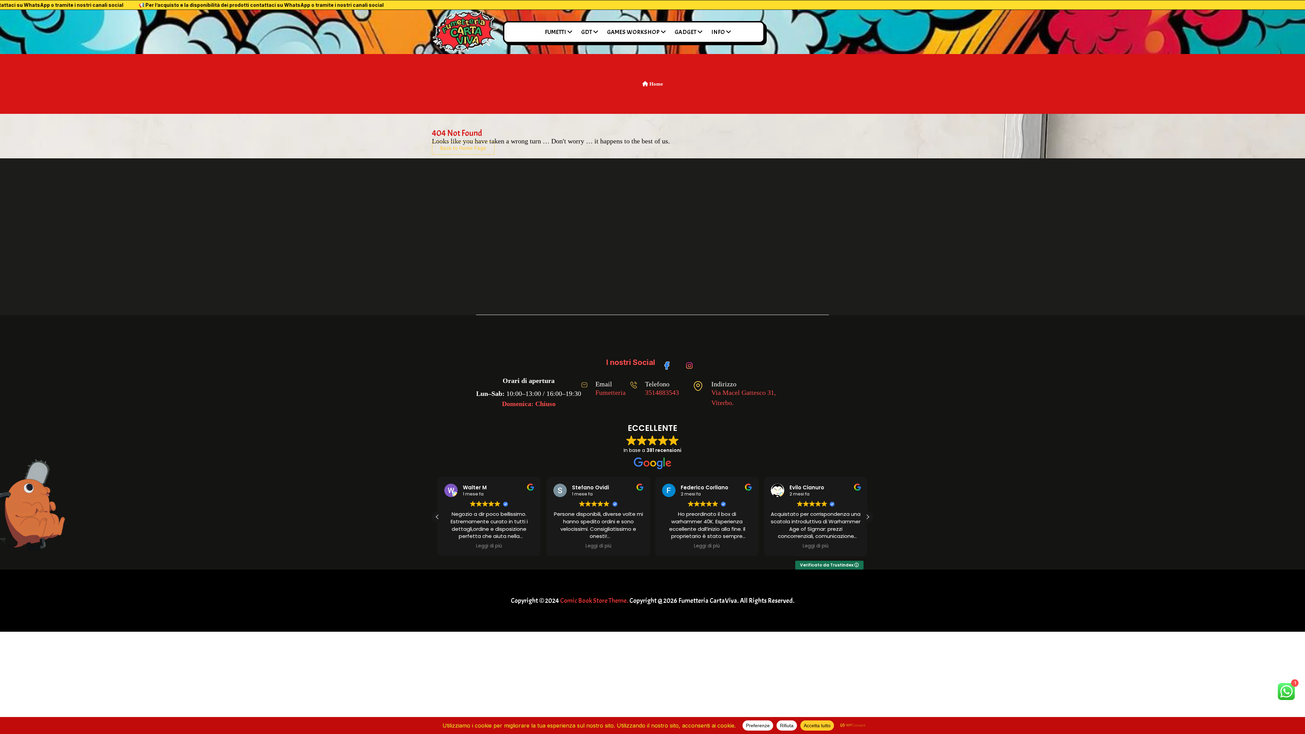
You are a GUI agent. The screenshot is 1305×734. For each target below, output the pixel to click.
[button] (868, 517)
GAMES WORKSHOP (633, 32)
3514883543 (662, 392)
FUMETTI (555, 32)
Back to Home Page (463, 148)
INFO (718, 32)
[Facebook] (669, 362)
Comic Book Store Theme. (594, 600)
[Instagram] (691, 362)
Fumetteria (610, 392)
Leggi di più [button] (489, 546)
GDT (586, 32)
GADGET (685, 32)
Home (655, 84)
